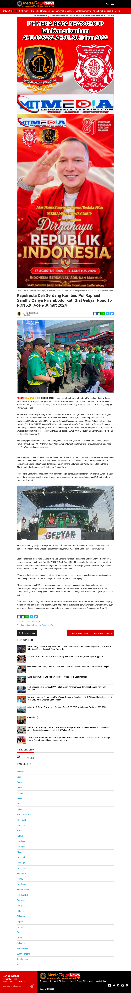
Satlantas (21, 943)
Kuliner (20, 836)
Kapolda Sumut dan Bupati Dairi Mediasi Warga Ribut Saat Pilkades (57, 677)
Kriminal (20, 830)
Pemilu (20, 879)
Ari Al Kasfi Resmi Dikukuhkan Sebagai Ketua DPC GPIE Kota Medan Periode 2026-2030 (67, 707)
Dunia (19, 788)
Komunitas (21, 825)
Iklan (72, 981)
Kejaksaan (21, 809)
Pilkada (20, 911)
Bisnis (20, 777)
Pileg (19, 905)
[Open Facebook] (109, 985)
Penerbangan (23, 889)
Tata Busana (22, 959)
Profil (19, 937)
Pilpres (20, 921)
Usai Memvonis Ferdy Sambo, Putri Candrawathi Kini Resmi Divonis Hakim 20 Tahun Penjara (68, 667)
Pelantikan (21, 868)
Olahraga (38, 625)
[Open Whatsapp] (126, 985)
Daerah (23, 625)
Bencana (20, 771)
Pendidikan (22, 884)
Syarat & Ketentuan (85, 981)
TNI (18, 964)
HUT (19, 804)
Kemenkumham (24, 814)
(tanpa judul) (32, 717)
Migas (20, 852)
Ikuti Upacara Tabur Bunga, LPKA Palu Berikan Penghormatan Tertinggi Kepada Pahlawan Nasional (66, 688)
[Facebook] (19, 616)
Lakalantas (21, 841)
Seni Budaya (22, 948)
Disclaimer (63, 981)
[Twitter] (36, 616)
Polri (52, 625)
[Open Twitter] (113, 985)
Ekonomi (21, 793)
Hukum (20, 798)
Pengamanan (22, 895)
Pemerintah (46, 625)
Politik (20, 927)
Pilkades (21, 916)
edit (43, 622)
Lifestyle (21, 846)
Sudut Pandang (23, 954)
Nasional (30, 625)
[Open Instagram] (118, 985)
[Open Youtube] (122, 985)
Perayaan (21, 900)
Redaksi (53, 981)
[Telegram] (108, 313)
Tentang (43, 981)
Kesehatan (21, 820)
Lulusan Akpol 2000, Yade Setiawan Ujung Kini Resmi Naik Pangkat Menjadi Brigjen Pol (66, 656)
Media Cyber (101, 981)
